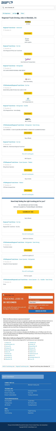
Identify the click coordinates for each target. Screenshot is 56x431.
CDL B (36, 308)
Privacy (9, 425)
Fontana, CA (8, 348)
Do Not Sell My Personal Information (20, 425)
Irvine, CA (32, 359)
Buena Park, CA (33, 346)
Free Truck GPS (8, 400)
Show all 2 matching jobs (27, 174)
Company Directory (32, 390)
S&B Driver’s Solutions (28, 238)
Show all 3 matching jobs (27, 153)
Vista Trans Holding (28, 81)
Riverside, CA (8, 355)
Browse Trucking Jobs (10, 392)
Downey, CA (32, 348)
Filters (22, 13)
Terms (30, 425)
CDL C (42, 308)
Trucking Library (8, 403)
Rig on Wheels (28, 138)
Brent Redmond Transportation (28, 62)
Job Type (15, 13)
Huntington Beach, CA (35, 357)
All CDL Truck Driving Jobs (8, 366)
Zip (29, 295)
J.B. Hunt (28, 23)
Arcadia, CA (32, 344)
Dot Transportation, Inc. (28, 102)
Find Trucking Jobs (9, 390)
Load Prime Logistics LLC (28, 255)
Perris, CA (7, 351)
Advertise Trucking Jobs (33, 384)
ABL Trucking (28, 121)
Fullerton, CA (33, 351)
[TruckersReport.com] (7, 3)
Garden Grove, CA (34, 353)
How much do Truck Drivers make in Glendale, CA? (15, 330)
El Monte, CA (33, 350)
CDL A (31, 308)
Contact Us (7, 384)
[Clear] (53, 7)
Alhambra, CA (8, 359)
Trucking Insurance (32, 405)
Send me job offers (40, 311)
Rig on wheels (28, 178)
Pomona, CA (8, 353)
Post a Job (30, 392)
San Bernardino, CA (9, 344)
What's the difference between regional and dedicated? (16, 319)
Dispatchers (30, 413)
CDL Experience (6, 13)
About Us (7, 410)
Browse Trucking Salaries (10, 395)
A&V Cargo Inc (28, 158)
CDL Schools (7, 405)
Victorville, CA (8, 357)
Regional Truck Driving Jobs (22, 366)
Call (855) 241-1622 (28, 212)
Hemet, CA (32, 355)
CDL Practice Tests (32, 403)
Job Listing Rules (43, 425)
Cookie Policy (36, 425)
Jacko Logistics (28, 42)
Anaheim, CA (33, 342)
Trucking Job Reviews (33, 395)
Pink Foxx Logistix (28, 275)
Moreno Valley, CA (9, 350)
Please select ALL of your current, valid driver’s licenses (38, 306)
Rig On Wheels (28, 218)
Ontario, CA (8, 342)
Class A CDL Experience (34, 300)
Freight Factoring (32, 410)
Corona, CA (8, 346)
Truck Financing (8, 413)
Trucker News (31, 400)
